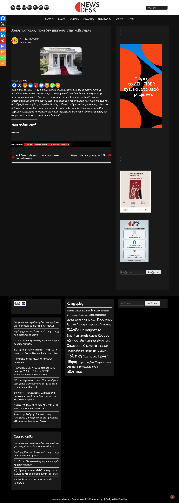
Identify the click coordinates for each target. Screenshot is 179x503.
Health (88, 311)
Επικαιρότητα (35, 7)
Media (46, 7)
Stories (81, 315)
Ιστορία (84, 335)
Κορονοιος (104, 319)
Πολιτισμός (90, 356)
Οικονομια (90, 345)
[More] (57, 85)
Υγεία (95, 366)
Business (70, 310)
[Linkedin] (30, 85)
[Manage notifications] (172, 497)
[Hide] (1, 68)
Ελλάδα (18, 7)
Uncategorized (97, 314)
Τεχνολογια (85, 366)
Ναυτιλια (104, 340)
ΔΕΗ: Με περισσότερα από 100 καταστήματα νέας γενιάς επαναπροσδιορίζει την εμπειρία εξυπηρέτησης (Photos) (36, 383)
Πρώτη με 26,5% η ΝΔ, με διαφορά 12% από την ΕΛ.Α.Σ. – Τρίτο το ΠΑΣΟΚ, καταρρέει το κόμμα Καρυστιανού (34, 371)
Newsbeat (105, 311)
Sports (75, 315)
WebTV (79, 319)
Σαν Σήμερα (96, 362)
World (93, 320)
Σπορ (69, 366)
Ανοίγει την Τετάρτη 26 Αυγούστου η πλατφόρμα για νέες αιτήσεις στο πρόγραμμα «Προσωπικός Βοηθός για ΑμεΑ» (36, 417)
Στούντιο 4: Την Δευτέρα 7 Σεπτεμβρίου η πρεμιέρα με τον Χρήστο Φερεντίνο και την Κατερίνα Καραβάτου (35, 396)
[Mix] (46, 85)
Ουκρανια (103, 345)
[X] (19, 85)
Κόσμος (40, 7)
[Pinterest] (36, 85)
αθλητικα (24, 7)
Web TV (87, 320)
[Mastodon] (41, 85)
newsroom (27, 42)
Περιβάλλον (102, 350)
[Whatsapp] (52, 85)
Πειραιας (90, 350)
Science (70, 315)
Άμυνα (71, 324)
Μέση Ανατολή (75, 340)
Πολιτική (12, 7)
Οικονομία (29, 7)
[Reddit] (25, 85)
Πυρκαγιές (84, 362)
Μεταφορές (91, 340)
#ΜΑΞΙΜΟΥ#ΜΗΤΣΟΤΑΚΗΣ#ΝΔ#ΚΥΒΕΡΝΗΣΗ (52, 144)
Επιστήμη (73, 335)
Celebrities (80, 310)
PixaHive (122, 499)
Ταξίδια (75, 366)
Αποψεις (105, 324)
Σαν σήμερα (107, 362)
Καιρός (93, 335)
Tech (86, 315)
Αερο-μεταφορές (88, 324)
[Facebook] (14, 85)
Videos (70, 319)
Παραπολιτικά (75, 350)
